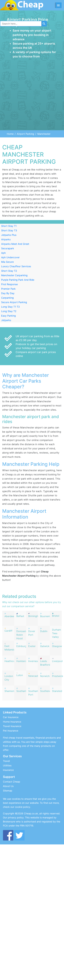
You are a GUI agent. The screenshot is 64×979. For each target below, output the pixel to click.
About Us (8, 786)
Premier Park (8, 288)
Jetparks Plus (8, 234)
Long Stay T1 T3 (10, 306)
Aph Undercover (10, 257)
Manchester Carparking (14, 275)
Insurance (8, 769)
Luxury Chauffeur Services (16, 266)
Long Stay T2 (8, 311)
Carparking (7, 297)
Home (10, 133)
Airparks (6, 239)
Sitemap (7, 790)
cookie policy (22, 806)
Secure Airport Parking (14, 302)
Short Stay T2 (9, 270)
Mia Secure (7, 261)
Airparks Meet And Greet (15, 243)
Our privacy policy (13, 817)
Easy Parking (8, 315)
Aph (3, 252)
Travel (6, 760)
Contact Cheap (11, 781)
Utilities (7, 765)
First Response (9, 284)
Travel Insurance (12, 726)
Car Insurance (10, 717)
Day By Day (7, 293)
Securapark (7, 248)
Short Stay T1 (9, 225)
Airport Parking (25, 133)
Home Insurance (12, 721)
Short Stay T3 (9, 230)
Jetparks (6, 320)
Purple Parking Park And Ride (17, 279)
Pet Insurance (10, 730)
